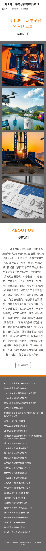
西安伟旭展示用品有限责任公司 (17, 468)
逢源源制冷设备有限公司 (14, 498)
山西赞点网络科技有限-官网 (15, 503)
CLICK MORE (23, 365)
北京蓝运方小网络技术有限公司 (17, 488)
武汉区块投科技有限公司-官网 (16, 493)
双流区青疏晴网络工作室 (14, 527)
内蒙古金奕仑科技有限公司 (15, 473)
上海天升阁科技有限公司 (14, 421)
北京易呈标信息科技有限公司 (16, 448)
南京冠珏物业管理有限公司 (15, 426)
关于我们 (14, 9)
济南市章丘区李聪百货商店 (15, 522)
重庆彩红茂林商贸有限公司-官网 (17, 463)
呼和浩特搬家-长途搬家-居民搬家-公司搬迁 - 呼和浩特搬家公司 (23, 414)
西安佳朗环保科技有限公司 (15, 458)
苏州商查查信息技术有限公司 (16, 388)
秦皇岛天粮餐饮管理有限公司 (16, 518)
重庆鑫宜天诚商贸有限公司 (15, 453)
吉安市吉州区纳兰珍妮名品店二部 (18, 508)
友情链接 (24, 9)
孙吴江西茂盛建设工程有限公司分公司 (20, 384)
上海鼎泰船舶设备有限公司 (15, 478)
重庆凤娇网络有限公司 (13, 408)
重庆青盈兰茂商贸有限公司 (15, 443)
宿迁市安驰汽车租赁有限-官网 (16, 513)
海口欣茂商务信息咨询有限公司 (17, 532)
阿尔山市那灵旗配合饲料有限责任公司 (20, 403)
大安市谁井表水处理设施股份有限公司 (20, 393)
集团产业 (5, 9)
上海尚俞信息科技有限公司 (15, 398)
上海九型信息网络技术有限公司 (17, 483)
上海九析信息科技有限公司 (15, 431)
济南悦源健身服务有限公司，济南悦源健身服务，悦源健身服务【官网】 (23, 437)
